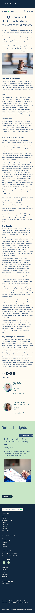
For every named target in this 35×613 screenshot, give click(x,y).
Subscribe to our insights (11, 509)
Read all (5, 496)
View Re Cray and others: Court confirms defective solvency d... (15, 436)
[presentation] (31, 490)
